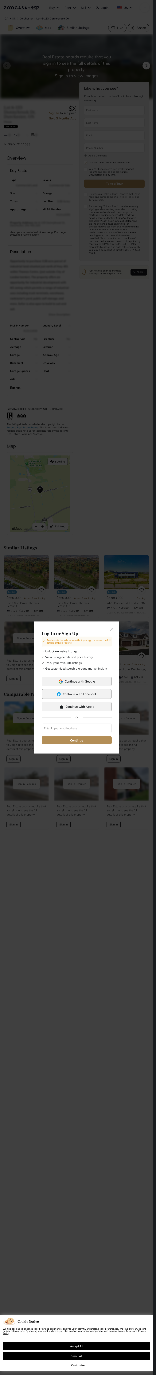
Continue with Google (80, 681)
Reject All (77, 1356)
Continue (76, 740)
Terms (129, 1331)
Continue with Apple (79, 706)
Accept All (76, 1346)
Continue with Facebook (80, 694)
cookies (16, 1328)
